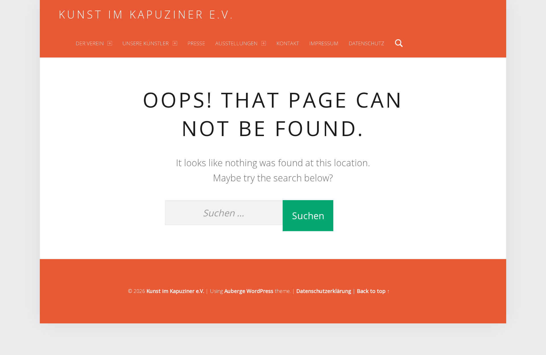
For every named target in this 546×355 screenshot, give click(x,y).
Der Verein (90, 43)
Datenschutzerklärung (323, 291)
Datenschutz (366, 43)
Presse (196, 43)
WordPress (260, 291)
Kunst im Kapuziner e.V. (147, 14)
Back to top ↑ (373, 291)
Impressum (323, 43)
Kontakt (287, 43)
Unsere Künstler (145, 43)
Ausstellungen (236, 43)
